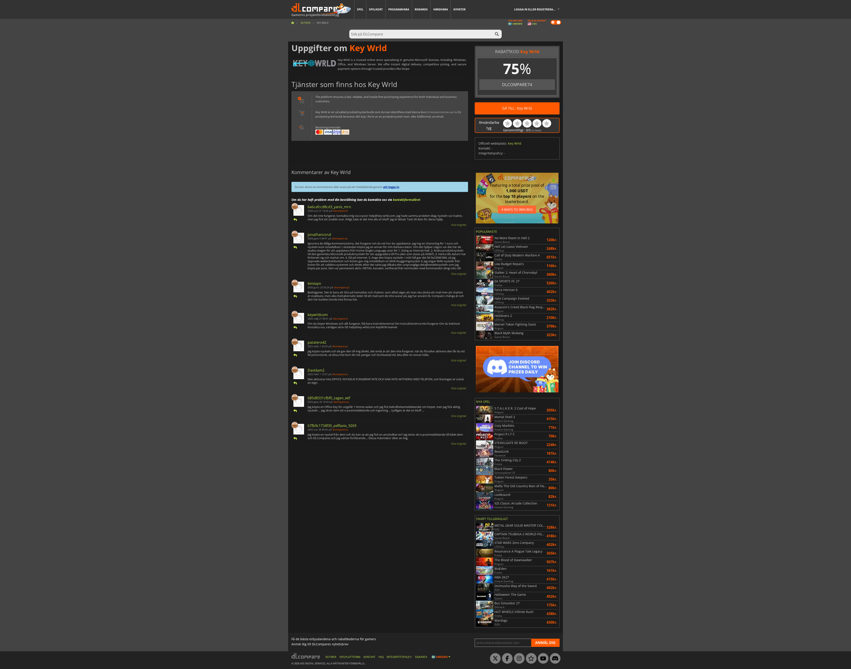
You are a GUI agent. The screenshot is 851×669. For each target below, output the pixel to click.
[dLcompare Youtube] (542, 658)
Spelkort (376, 9)
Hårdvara (440, 9)
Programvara (398, 9)
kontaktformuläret (406, 200)
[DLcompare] (305, 656)
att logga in (391, 187)
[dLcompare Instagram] (518, 658)
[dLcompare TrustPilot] (530, 658)
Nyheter (459, 9)
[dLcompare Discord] (554, 658)
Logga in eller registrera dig (536, 9)
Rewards (421, 9)
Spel (360, 9)
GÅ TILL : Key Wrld (517, 108)
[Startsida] (292, 22)
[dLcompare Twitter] (494, 658)
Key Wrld (514, 143)
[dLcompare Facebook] (506, 658)
